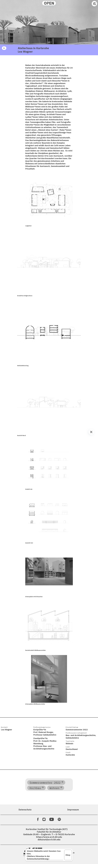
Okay (67, 855)
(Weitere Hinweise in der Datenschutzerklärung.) (38, 857)
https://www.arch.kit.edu (49, 837)
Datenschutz (25, 809)
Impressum (73, 809)
